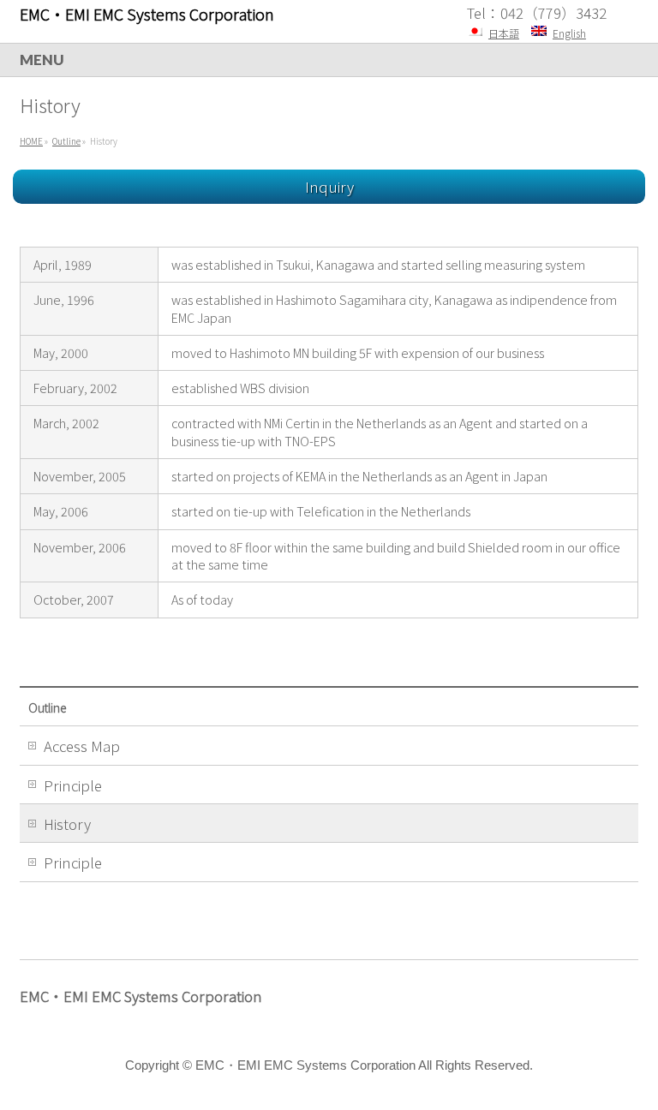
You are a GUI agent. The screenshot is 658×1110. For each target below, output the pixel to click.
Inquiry (329, 186)
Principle (73, 785)
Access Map (82, 746)
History (67, 824)
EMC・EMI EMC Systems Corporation (147, 14)
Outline (47, 707)
